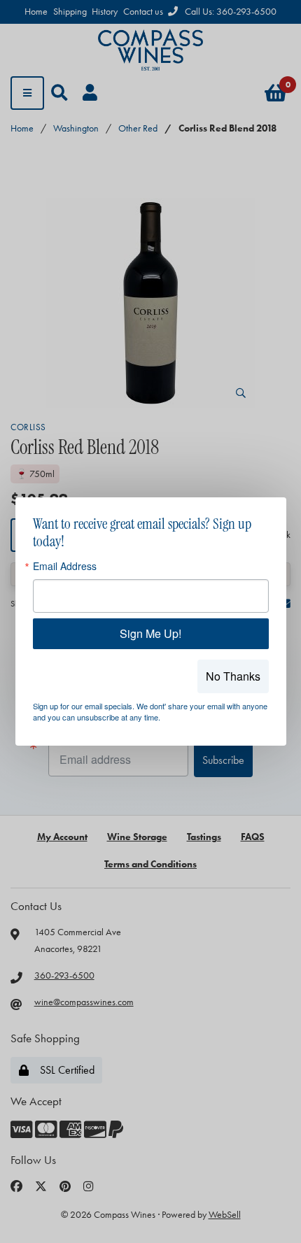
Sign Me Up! (150, 633)
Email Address (65, 566)
